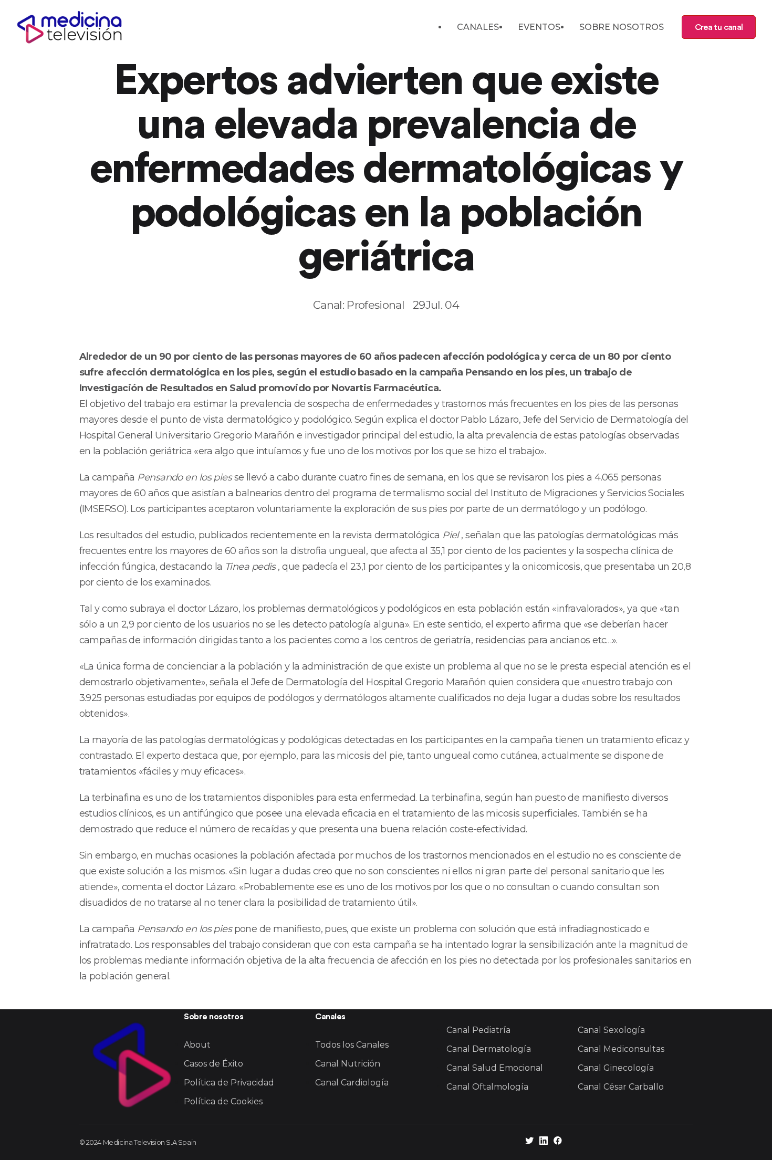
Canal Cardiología (352, 1083)
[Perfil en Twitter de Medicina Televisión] (529, 1142)
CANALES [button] (478, 27)
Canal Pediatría (478, 1030)
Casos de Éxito (213, 1064)
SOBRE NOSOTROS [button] (621, 27)
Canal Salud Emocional (494, 1068)
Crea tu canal (719, 27)
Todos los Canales (352, 1045)
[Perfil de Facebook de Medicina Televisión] (558, 1142)
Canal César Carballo (621, 1087)
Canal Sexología (611, 1030)
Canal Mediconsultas (621, 1049)
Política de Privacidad (229, 1083)
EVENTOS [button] (539, 27)
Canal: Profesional (358, 304)
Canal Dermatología (488, 1049)
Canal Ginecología (616, 1068)
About (197, 1045)
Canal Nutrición (347, 1064)
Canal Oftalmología (487, 1087)
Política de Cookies (223, 1101)
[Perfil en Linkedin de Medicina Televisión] (543, 1142)
